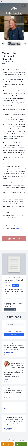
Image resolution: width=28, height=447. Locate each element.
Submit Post (14, 334)
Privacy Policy (10, 440)
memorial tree (20, 226)
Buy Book (15, 285)
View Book (7, 285)
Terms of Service (18, 440)
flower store (19, 228)
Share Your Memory (10, 309)
